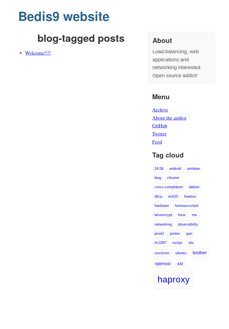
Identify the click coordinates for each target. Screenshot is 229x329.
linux (182, 215)
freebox (190, 196)
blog (157, 178)
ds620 (173, 196)
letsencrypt (163, 215)
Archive (160, 109)
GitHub (159, 125)
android (175, 168)
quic (189, 233)
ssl (180, 263)
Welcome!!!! (38, 52)
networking (163, 224)
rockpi (177, 243)
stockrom (162, 253)
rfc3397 (160, 243)
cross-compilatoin (168, 187)
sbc (191, 243)
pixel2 (159, 233)
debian (194, 187)
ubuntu (180, 253)
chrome (173, 178)
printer (175, 233)
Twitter (159, 133)
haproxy (174, 279)
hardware (161, 206)
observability (188, 224)
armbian (193, 168)
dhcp (158, 196)
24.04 (158, 168)
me (194, 215)
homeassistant (187, 206)
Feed (157, 141)
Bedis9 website (63, 16)
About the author (169, 117)
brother (200, 252)
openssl (163, 263)
